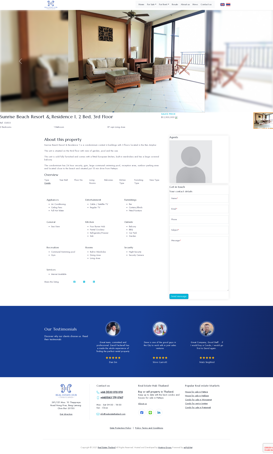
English (222, 4)
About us (185, 4)
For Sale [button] (151, 4)
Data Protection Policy (120, 428)
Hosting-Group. (165, 447)
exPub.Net (188, 447)
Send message (179, 296)
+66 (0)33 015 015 (111, 392)
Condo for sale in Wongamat (198, 399)
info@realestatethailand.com (112, 414)
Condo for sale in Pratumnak (198, 407)
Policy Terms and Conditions (149, 428)
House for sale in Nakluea (197, 395)
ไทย (228, 4)
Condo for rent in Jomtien (196, 403)
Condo (47, 183)
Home (141, 4)
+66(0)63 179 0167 (111, 397)
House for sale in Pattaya (196, 391)
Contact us (206, 4)
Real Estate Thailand (107, 447)
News (195, 4)
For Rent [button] (163, 4)
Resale (175, 4)
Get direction (66, 414)
